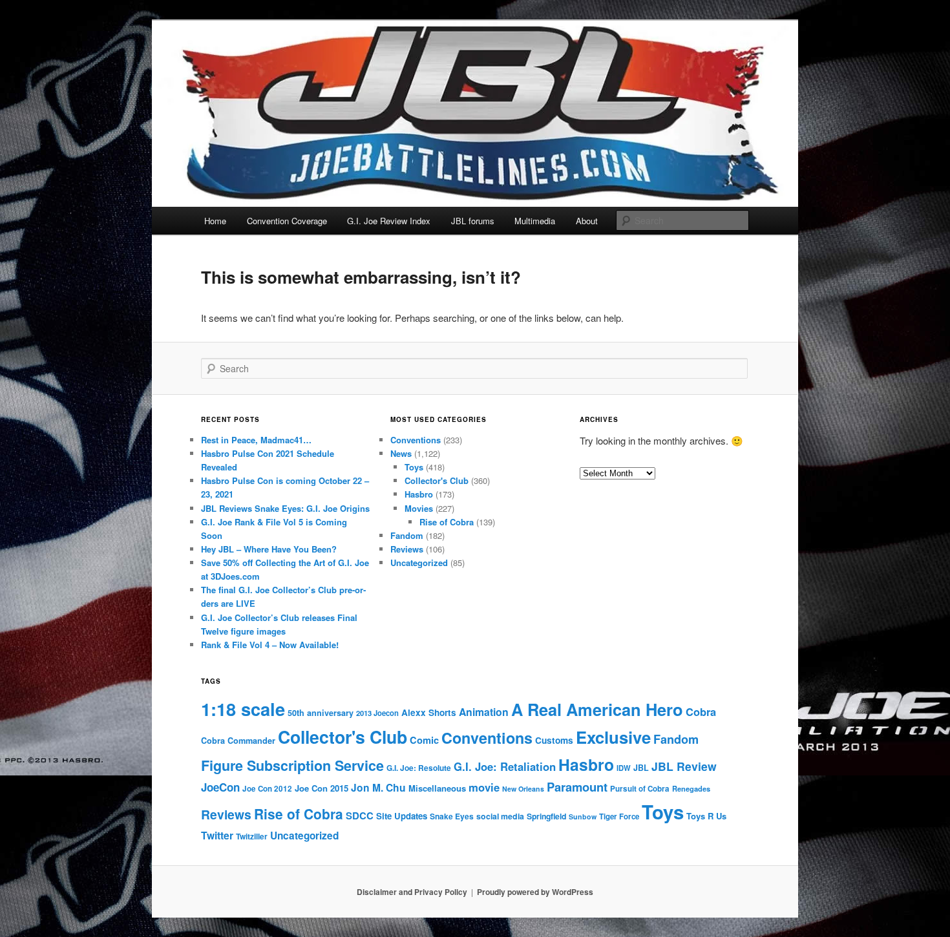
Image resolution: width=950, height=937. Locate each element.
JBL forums (472, 221)
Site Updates (401, 816)
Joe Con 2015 (321, 788)
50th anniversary (321, 713)
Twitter (217, 835)
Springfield (546, 816)
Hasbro (419, 494)
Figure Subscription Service (292, 765)
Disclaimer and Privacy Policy (412, 892)
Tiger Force (619, 816)
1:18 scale (243, 708)
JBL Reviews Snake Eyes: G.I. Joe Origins (285, 508)
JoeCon (220, 787)
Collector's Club (437, 480)
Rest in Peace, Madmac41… (256, 440)
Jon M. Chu (378, 787)
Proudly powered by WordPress (535, 892)
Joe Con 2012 (267, 788)
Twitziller (252, 836)
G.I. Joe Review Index (388, 221)
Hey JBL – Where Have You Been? (269, 549)
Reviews (406, 549)
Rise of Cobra (446, 522)
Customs (554, 740)
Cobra (701, 711)
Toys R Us (706, 816)
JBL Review (684, 766)
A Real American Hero (597, 709)
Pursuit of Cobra (640, 788)
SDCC (360, 815)
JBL (641, 768)
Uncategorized (419, 562)
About (587, 221)
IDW (624, 768)
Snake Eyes (452, 816)
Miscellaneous (437, 788)
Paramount (577, 786)
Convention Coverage (287, 221)
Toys (414, 467)
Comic (424, 740)
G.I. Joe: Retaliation (505, 766)
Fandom (406, 535)
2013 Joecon (377, 713)
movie (484, 787)
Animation (484, 711)
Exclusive (613, 737)
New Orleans (523, 789)
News (401, 453)
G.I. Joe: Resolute (418, 768)
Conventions (415, 440)
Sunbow (582, 816)
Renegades (691, 788)
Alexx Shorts (428, 712)
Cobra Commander (238, 740)
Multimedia (534, 221)
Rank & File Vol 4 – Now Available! (270, 644)
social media (500, 816)
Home (215, 221)
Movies (419, 508)
